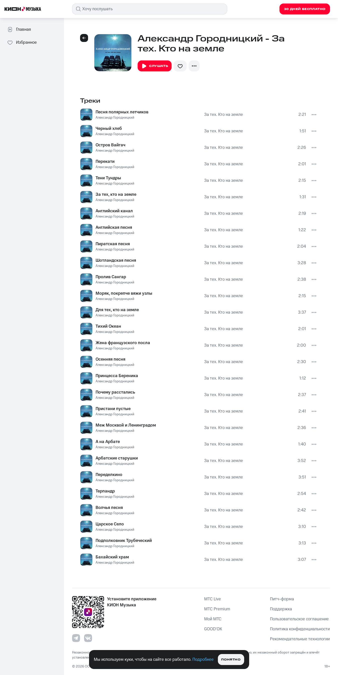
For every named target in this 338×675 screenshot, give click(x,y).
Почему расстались (115, 392)
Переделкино (109, 475)
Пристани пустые (113, 409)
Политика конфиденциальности (300, 629)
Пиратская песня (113, 244)
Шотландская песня (116, 260)
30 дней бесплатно (304, 9)
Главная (23, 29)
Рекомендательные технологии (300, 639)
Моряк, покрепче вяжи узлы (124, 293)
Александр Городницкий (115, 117)
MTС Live (212, 599)
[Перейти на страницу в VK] (88, 638)
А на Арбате (108, 442)
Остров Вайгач (110, 145)
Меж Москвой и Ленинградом (126, 425)
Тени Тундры (108, 178)
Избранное (26, 42)
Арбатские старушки (117, 458)
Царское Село (110, 524)
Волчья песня (109, 508)
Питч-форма (282, 599)
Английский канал (114, 211)
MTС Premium (217, 609)
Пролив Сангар (111, 277)
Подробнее (203, 660)
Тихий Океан (108, 326)
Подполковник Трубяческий (124, 541)
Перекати (105, 162)
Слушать (158, 66)
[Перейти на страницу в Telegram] (76, 638)
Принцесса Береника (117, 376)
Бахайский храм (112, 557)
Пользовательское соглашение (299, 619)
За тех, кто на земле (116, 195)
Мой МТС (212, 619)
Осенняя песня (110, 359)
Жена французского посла (123, 343)
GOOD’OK (213, 629)
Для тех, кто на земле (117, 310)
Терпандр (105, 491)
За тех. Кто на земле (223, 115)
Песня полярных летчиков (122, 112)
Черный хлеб (109, 129)
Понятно (230, 660)
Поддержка (281, 609)
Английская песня (114, 227)
